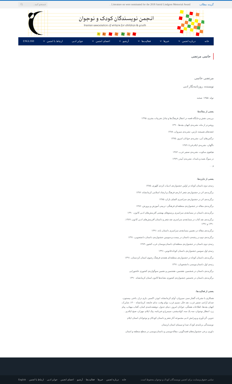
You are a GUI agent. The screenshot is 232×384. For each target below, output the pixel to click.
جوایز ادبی (77, 41)
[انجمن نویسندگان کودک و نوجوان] (116, 22)
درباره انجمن (189, 41)
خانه (207, 41)
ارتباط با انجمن (55, 41)
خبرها (166, 41)
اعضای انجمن (103, 41)
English (28, 41)
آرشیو (126, 41)
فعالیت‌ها (146, 41)
